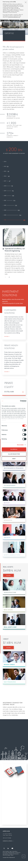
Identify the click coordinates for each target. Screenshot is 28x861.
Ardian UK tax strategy (6, 855)
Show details (20, 444)
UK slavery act (17, 852)
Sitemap (12, 855)
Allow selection (14, 454)
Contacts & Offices (7, 840)
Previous (5, 277)
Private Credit (9, 664)
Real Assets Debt (10, 627)
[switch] (24, 430)
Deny (14, 458)
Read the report (9, 821)
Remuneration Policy (11, 852)
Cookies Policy (14, 851)
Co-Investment (10, 485)
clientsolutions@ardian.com (14, 17)
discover (6, 742)
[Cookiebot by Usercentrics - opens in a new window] (20, 401)
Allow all (13, 449)
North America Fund (12, 555)
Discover (6, 336)
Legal (10, 851)
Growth (7, 537)
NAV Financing (10, 682)
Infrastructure (10, 592)
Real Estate (8, 610)
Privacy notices (5, 852)
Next (9, 277)
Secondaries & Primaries (14, 468)
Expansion (8, 520)
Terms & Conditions (6, 851)
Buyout (7, 503)
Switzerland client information (13, 853)
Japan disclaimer (5, 853)
